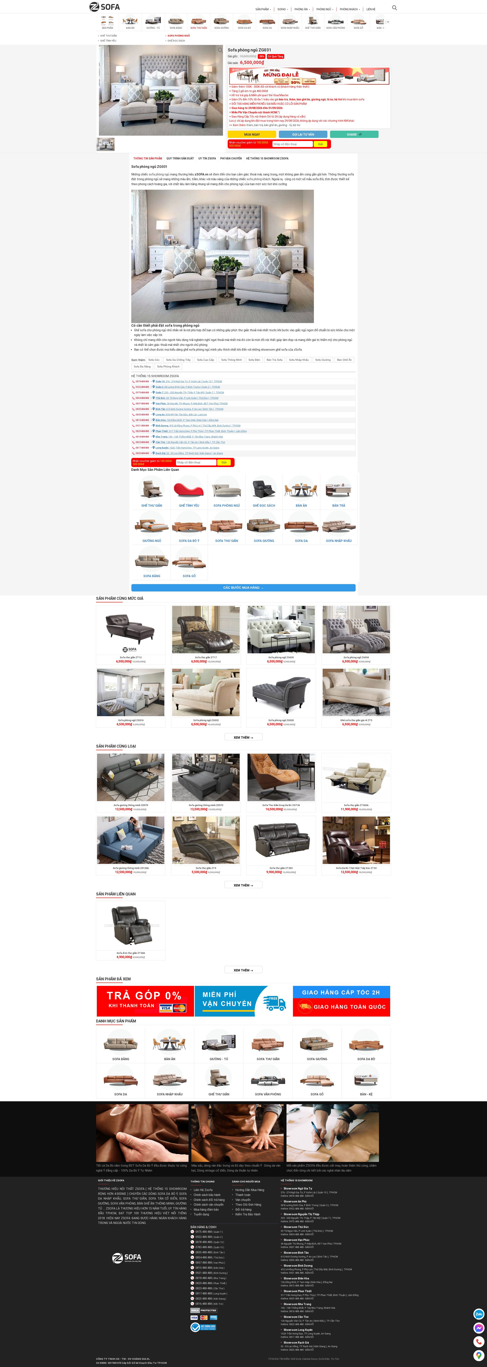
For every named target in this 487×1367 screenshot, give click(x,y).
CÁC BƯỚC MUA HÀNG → (243, 588)
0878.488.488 (204, 1242)
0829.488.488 (204, 1283)
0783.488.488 (204, 1247)
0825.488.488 (204, 1298)
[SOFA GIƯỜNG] (221, 25)
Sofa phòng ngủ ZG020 (281, 720)
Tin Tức (335, 1358)
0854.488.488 (204, 1257)
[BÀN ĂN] (130, 25)
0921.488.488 (204, 1272)
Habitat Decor (309, 1358)
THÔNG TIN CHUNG (202, 1181)
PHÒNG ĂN (302, 9)
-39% (261, 56)
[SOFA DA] (267, 25)
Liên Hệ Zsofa (203, 1190)
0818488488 (142, 436)
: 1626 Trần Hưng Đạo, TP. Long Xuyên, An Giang (187, 447)
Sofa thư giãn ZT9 (206, 868)
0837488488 (142, 403)
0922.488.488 (204, 1236)
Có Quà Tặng (275, 56)
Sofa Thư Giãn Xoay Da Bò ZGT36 (281, 805)
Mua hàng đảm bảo (206, 1209)
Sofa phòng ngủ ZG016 (130, 720)
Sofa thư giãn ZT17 (206, 657)
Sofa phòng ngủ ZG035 (281, 657)
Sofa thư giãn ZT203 (281, 868)
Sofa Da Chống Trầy (178, 359)
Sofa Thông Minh (231, 359)
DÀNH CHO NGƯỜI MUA (246, 1181)
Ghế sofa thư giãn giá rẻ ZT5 (356, 720)
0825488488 (142, 453)
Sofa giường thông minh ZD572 (206, 805)
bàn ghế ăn (270, 125)
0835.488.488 (204, 1252)
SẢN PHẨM (263, 9)
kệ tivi (296, 125)
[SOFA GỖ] (358, 25)
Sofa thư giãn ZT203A (356, 805)
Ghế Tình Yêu (107, 40)
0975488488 (142, 392)
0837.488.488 (204, 1262)
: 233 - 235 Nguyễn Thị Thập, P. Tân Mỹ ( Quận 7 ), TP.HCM (190, 392)
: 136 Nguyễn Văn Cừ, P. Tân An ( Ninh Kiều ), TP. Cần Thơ (190, 442)
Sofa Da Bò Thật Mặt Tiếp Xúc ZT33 (356, 868)
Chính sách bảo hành (207, 1195)
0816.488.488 (204, 1303)
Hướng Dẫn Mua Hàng (249, 1190)
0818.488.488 (204, 1278)
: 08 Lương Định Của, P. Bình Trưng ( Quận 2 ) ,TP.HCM (188, 387)
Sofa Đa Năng (142, 366)
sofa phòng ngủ (159, 174)
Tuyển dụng (201, 1214)
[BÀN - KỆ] (381, 25)
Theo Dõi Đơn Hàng (248, 1204)
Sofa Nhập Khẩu (299, 359)
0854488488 (142, 398)
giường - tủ (285, 125)
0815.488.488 (204, 1267)
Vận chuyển (243, 1200)
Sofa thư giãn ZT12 (131, 657)
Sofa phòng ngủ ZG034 (356, 657)
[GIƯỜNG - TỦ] (153, 25)
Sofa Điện (254, 359)
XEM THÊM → (243, 737)
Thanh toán (242, 1195)
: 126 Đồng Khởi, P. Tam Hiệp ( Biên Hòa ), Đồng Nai (187, 420)
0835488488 (142, 409)
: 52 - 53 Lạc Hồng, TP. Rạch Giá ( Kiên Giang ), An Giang (189, 453)
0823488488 (142, 442)
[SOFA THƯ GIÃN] (199, 25)
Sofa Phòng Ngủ (177, 35)
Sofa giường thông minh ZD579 (131, 805)
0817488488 (142, 447)
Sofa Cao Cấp (205, 359)
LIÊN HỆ (371, 9)
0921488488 (142, 425)
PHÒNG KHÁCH (350, 9)
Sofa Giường (323, 359)
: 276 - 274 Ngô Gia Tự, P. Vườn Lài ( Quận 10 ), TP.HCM (189, 381)
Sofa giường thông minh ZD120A (131, 868)
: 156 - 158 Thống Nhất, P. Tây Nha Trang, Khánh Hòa (189, 436)
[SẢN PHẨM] (107, 25)
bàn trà (258, 125)
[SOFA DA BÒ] (244, 25)
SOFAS (283, 9)
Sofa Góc (154, 359)
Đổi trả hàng (243, 1209)
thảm (249, 125)
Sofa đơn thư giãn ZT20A (131, 953)
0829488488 (142, 431)
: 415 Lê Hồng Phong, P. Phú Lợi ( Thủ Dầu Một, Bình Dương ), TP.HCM (198, 425)
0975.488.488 (204, 1231)
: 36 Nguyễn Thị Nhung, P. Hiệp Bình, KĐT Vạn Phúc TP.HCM (192, 403)
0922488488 (142, 387)
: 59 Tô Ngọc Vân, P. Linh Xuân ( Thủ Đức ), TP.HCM (187, 398)
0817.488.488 (204, 1293)
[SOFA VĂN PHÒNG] (336, 25)
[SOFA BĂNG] (176, 25)
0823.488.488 (204, 1288)
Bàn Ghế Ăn (344, 359)
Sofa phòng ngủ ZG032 (206, 720)
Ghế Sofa (296, 1358)
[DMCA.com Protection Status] (203, 1312)
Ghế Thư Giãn (107, 35)
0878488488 (142, 381)
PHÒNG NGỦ (325, 9)
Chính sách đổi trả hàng (209, 1200)
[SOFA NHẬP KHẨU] (290, 25)
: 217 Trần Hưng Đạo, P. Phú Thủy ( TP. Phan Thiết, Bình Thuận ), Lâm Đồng (201, 431)
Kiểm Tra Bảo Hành (247, 1214)
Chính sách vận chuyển (209, 1204)
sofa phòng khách (258, 179)
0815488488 (142, 420)
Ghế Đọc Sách (175, 40)
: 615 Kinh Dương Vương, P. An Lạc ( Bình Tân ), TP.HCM (189, 409)
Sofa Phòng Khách (168, 366)
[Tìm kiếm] (395, 8)
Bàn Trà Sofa (274, 359)
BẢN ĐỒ (309, 1196)
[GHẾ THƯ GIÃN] (313, 25)
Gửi (320, 144)
